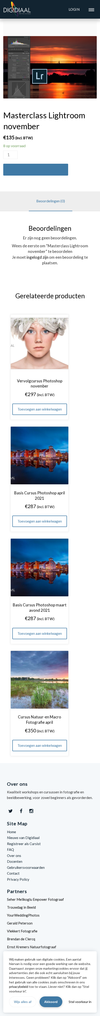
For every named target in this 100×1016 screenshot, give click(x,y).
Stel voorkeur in (80, 1002)
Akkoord (51, 1002)
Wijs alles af (22, 1002)
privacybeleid (18, 987)
